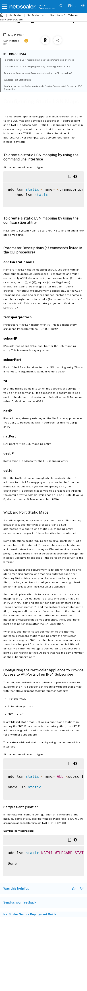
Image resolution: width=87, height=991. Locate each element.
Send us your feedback (19, 902)
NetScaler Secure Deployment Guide (29, 914)
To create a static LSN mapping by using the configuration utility (37, 66)
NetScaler (15, 15)
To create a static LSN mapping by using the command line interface (39, 59)
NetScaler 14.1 (36, 15)
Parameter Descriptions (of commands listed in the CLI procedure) (38, 73)
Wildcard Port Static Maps (17, 79)
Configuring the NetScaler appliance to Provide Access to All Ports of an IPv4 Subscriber (43, 87)
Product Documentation (47, 6)
